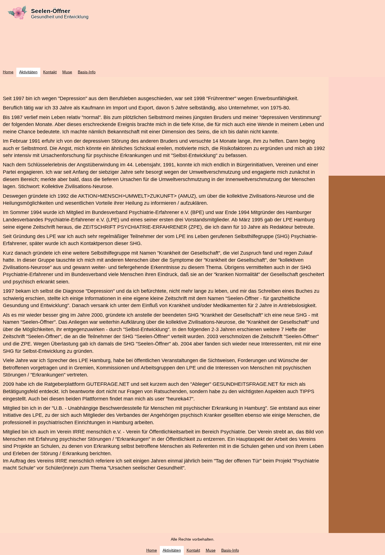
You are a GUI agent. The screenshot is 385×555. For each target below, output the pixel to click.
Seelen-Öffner (50, 11)
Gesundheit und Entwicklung (59, 16)
